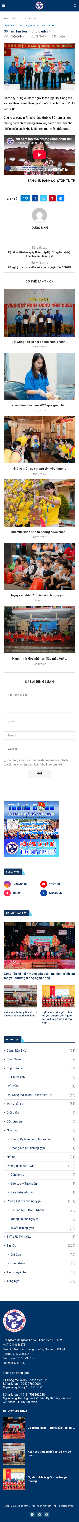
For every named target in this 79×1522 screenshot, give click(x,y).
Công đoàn (43, 1263)
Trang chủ (9, 18)
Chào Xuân (41, 1059)
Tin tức (41, 1245)
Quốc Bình (19, 36)
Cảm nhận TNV (41, 1050)
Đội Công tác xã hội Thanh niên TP (41, 1095)
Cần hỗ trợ (43, 1174)
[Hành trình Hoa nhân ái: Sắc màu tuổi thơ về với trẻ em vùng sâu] (39, 629)
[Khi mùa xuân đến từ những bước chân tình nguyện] (39, 503)
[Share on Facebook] (35, 198)
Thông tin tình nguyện (43, 1219)
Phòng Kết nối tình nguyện (43, 1148)
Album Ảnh (43, 1077)
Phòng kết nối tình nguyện (41, 1201)
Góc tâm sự (41, 1121)
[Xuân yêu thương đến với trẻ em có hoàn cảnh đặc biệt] (20, 996)
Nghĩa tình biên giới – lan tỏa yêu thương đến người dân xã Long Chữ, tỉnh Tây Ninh (57, 1017)
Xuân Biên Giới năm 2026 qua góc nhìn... (40, 405)
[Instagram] (39, 1514)
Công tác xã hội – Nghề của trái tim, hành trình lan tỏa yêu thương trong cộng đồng (39, 976)
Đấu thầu (41, 1086)
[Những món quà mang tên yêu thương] (39, 439)
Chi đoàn (43, 1254)
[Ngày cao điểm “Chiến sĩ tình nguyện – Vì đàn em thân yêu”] (39, 566)
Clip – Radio (41, 1068)
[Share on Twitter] (43, 198)
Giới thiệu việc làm (43, 1192)
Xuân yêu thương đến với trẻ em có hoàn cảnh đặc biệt (20, 1014)
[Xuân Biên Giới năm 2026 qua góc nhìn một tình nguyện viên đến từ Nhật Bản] (39, 376)
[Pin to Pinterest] (52, 198)
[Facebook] (32, 1514)
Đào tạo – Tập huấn (43, 1183)
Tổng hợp (41, 1281)
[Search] (75, 5)
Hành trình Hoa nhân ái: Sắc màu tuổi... (39, 658)
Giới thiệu (41, 1112)
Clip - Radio (29, 18)
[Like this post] (26, 198)
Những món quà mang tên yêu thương (39, 468)
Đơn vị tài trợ (41, 1104)
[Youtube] (46, 1514)
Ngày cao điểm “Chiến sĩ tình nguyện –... (39, 595)
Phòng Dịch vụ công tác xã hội (43, 1139)
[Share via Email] (60, 198)
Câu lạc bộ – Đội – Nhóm (43, 1210)
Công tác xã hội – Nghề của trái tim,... (51, 1427)
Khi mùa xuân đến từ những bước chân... (39, 532)
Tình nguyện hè (41, 1272)
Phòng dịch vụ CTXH (41, 1166)
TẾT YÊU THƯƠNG (41, 1237)
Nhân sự (41, 1130)
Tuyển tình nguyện (43, 1228)
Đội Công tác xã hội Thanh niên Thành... (40, 342)
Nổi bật (41, 1157)
